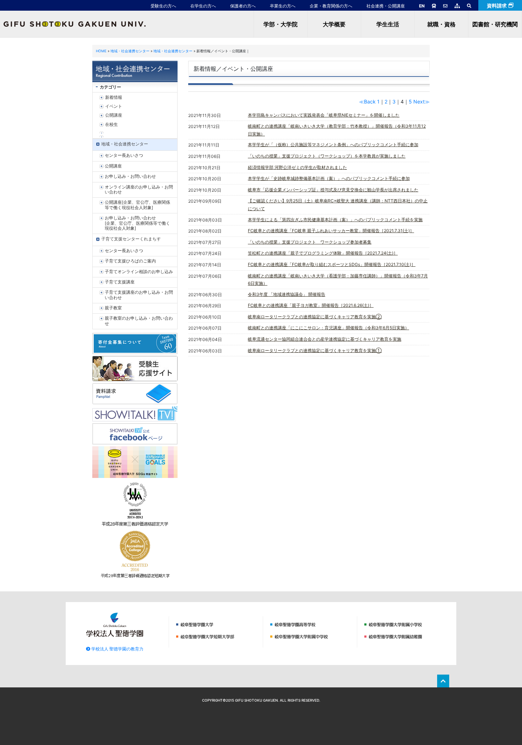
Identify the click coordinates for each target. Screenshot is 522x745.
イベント (113, 106)
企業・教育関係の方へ (331, 6)
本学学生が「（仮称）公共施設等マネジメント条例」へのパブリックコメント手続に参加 (333, 144)
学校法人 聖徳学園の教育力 (116, 648)
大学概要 (334, 24)
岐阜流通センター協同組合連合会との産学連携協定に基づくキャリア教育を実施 (324, 339)
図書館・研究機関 (495, 24)
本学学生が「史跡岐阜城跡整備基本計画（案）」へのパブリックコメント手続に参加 (329, 178)
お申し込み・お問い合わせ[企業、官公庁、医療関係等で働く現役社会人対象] (137, 223)
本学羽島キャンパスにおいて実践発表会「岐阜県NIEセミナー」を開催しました (323, 115)
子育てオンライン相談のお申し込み (139, 271)
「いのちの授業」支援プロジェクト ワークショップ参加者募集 (309, 242)
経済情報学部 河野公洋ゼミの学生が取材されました (297, 167)
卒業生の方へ (282, 6)
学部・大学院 (280, 24)
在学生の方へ (203, 6)
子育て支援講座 (120, 281)
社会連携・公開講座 (385, 6)
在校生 (111, 124)
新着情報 (113, 97)
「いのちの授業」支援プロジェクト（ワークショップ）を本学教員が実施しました (327, 156)
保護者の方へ (243, 6)
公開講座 (113, 115)
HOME (101, 51)
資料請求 (497, 5)
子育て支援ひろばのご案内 (130, 261)
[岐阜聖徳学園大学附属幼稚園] (405, 636)
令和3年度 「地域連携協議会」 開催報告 (286, 294)
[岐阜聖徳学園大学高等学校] (311, 624)
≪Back (367, 102)
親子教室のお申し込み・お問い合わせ (139, 320)
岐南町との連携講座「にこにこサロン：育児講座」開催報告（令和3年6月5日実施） (328, 327)
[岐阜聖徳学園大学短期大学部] (217, 636)
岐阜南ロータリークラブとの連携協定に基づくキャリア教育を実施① (315, 350)
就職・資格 (441, 24)
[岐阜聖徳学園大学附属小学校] (405, 624)
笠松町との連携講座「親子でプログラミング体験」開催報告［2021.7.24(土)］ (323, 253)
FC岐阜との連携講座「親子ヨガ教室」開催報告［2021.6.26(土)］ (311, 305)
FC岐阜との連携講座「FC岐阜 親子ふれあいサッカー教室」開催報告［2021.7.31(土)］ (331, 230)
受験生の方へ (163, 6)
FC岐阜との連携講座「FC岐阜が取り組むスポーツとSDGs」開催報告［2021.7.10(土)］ (331, 264)
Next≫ (421, 102)
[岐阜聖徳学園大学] (217, 624)
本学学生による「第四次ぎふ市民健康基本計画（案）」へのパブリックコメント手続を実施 (335, 219)
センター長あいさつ (124, 155)
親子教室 (113, 307)
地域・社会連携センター (129, 51)
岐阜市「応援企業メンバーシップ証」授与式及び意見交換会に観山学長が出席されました (333, 189)
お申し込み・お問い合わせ (130, 176)
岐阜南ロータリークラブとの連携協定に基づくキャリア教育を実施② (315, 316)
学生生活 (387, 24)
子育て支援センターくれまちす (131, 238)
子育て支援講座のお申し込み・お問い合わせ (139, 294)
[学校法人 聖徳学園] (115, 624)
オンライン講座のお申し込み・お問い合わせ (139, 189)
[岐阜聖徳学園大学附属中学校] (311, 636)
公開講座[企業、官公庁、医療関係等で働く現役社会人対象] (137, 204)
